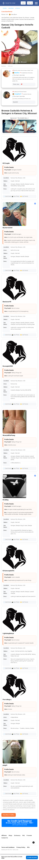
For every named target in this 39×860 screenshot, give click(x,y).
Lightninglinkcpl (8, 633)
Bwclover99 (7, 302)
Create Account (32, 857)
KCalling (5, 500)
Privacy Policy (20, 847)
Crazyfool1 (17, 94)
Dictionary (17, 835)
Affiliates (4, 835)
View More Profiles (8, 815)
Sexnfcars (11, 8)
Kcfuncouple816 (8, 571)
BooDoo (17, 72)
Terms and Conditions (7, 847)
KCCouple (6, 163)
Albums (18, 8)
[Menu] (36, 3)
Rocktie (5, 8)
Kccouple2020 (8, 366)
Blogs (10, 835)
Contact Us (4, 838)
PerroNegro (7, 699)
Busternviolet (7, 228)
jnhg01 (5, 765)
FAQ (23, 835)
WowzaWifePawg (9, 435)
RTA (28, 847)
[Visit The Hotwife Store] (19, 126)
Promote (29, 835)
